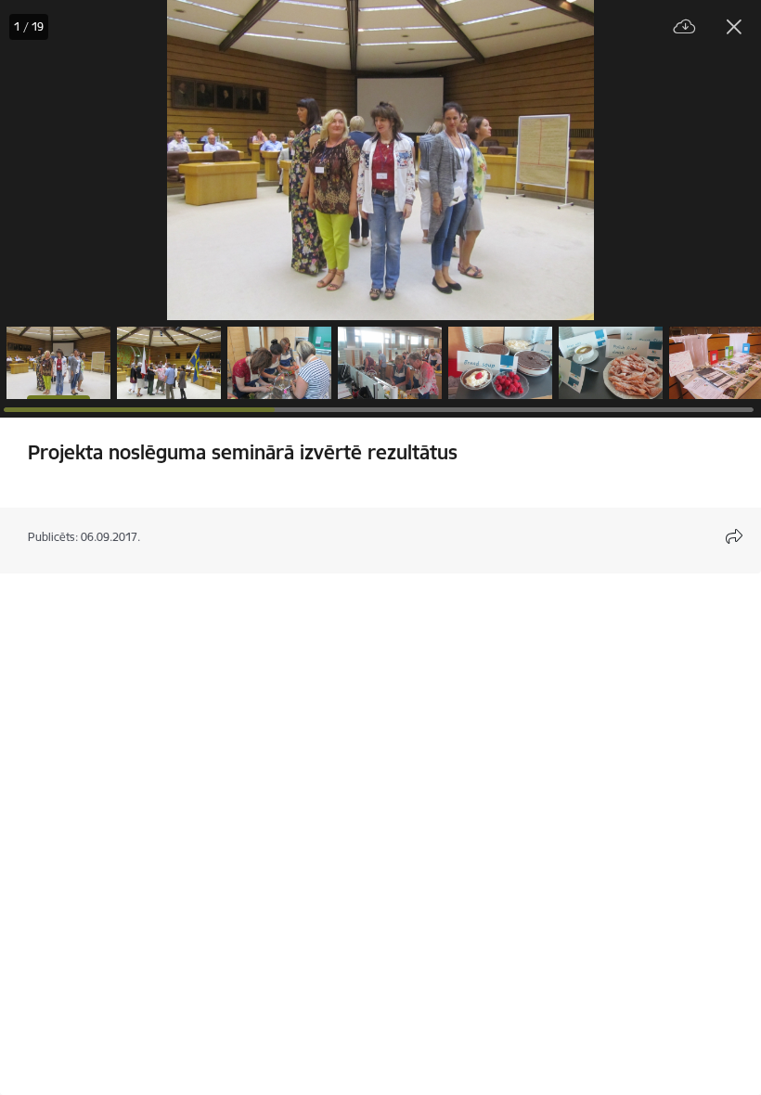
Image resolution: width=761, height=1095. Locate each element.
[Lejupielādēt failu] (685, 27)
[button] (58, 363)
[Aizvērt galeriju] (734, 27)
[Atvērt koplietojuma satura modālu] (734, 536)
